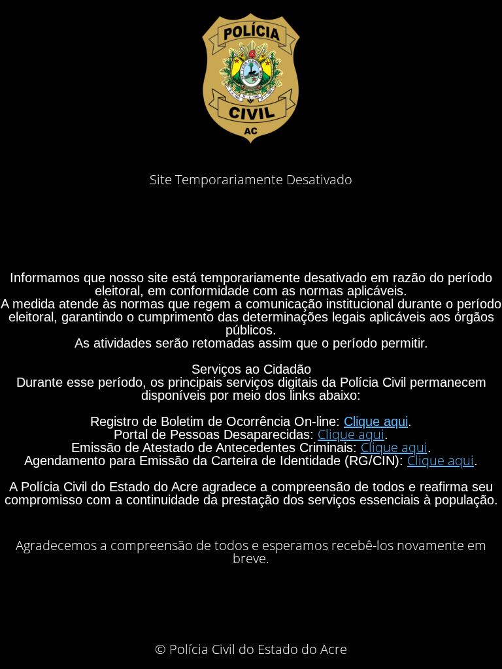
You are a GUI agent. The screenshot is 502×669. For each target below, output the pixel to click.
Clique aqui (376, 421)
